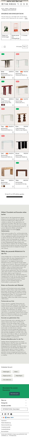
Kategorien (4, 403)
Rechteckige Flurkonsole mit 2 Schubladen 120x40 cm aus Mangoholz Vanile (7, 185)
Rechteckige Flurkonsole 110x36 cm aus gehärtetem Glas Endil (6, 158)
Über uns (3, 400)
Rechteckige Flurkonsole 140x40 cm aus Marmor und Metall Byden (7, 76)
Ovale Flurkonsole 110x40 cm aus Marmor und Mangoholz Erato (21, 130)
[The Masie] (10, 4)
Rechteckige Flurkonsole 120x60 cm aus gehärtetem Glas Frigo (6, 131)
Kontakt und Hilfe (6, 405)
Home (2, 8)
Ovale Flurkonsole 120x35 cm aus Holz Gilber (6, 102)
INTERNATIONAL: (11, 409)
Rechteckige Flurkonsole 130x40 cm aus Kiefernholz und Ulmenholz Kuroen (21, 158)
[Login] (26, 4)
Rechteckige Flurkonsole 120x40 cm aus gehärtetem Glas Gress (21, 76)
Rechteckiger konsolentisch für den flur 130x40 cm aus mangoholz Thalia (21, 185)
